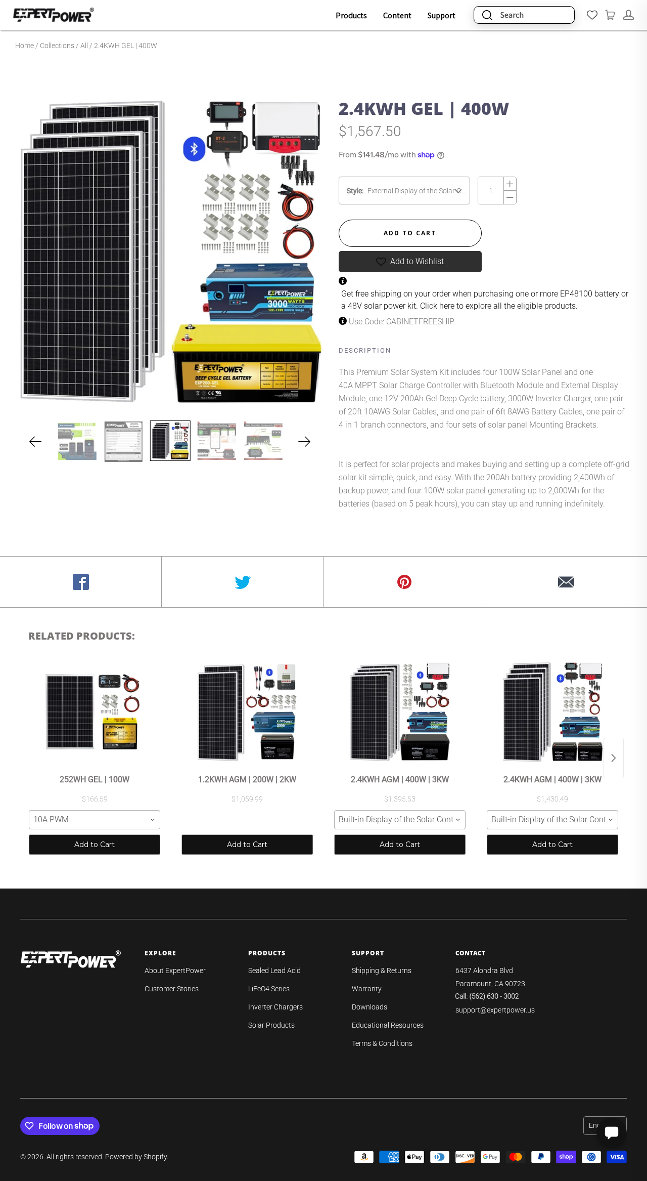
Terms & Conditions (382, 1043)
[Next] (305, 441)
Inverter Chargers (275, 1007)
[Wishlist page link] (592, 15)
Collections (57, 45)
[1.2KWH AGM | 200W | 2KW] (247, 712)
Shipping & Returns (381, 970)
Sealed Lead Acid (274, 970)
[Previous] (36, 441)
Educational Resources (388, 1025)
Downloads (369, 1007)
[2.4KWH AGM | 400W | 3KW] (400, 712)
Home (24, 45)
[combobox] (94, 819)
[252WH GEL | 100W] (94, 712)
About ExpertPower (175, 970)
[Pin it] (404, 582)
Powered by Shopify (136, 1157)
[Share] (81, 582)
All (84, 45)
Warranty (367, 989)
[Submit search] (487, 15)
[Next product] (614, 758)
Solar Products (271, 1025)
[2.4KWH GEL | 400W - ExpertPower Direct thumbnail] (170, 440)
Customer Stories (172, 989)
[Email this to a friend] (566, 582)
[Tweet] (243, 582)
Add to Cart (94, 844)
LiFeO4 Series (269, 989)
